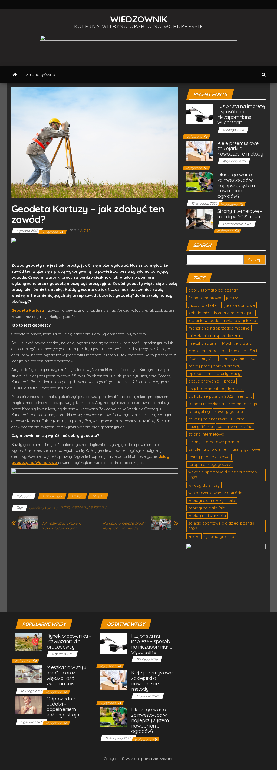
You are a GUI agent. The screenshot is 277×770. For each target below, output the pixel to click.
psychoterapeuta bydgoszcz (215, 388)
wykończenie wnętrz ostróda (215, 492)
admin (85, 230)
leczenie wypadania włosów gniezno (222, 320)
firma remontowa (204, 297)
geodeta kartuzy (43, 508)
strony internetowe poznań (213, 441)
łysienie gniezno (219, 536)
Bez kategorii (52, 496)
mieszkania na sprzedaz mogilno (219, 328)
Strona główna (40, 74)
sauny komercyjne (235, 426)
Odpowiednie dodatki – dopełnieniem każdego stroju (63, 707)
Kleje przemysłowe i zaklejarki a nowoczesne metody (240, 148)
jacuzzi (232, 297)
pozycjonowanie (203, 381)
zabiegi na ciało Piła (206, 508)
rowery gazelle (229, 411)
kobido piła (198, 312)
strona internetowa (206, 434)
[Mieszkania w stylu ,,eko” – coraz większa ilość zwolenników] (28, 673)
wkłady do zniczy (204, 485)
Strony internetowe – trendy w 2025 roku (239, 214)
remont (245, 396)
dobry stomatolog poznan (213, 290)
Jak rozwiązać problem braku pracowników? (61, 526)
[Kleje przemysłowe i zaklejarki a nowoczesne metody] (199, 150)
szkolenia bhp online (207, 449)
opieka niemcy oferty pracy (214, 373)
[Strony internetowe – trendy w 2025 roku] (199, 218)
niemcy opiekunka (238, 358)
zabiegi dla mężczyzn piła (211, 500)
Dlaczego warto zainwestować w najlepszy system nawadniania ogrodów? (236, 185)
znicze (194, 536)
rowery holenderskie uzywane (216, 419)
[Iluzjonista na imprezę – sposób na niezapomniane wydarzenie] (199, 113)
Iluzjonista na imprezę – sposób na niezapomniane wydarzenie (241, 114)
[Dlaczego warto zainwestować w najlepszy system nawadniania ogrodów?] (199, 181)
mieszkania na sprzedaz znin (214, 335)
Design (77, 496)
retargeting (199, 411)
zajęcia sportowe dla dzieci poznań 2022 (221, 526)
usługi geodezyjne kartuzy (83, 507)
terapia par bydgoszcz (209, 464)
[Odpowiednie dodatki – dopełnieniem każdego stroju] (28, 704)
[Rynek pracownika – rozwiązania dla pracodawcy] (28, 641)
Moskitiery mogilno (206, 350)
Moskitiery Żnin (202, 358)
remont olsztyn (243, 403)
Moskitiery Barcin (238, 343)
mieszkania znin (202, 343)
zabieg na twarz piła (207, 515)
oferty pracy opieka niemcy (214, 365)
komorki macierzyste (234, 312)
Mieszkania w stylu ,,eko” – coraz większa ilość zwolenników (66, 675)
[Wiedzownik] (14, 74)
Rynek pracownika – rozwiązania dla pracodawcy (69, 641)
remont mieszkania (206, 403)
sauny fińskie (200, 426)
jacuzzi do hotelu (204, 305)
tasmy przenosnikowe (209, 456)
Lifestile (98, 496)
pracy (229, 381)
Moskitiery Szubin (245, 350)
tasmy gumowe (245, 449)
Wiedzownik (138, 19)
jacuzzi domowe (240, 305)
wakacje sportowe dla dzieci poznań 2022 (222, 474)
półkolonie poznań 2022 (210, 396)
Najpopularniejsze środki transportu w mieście (124, 526)
